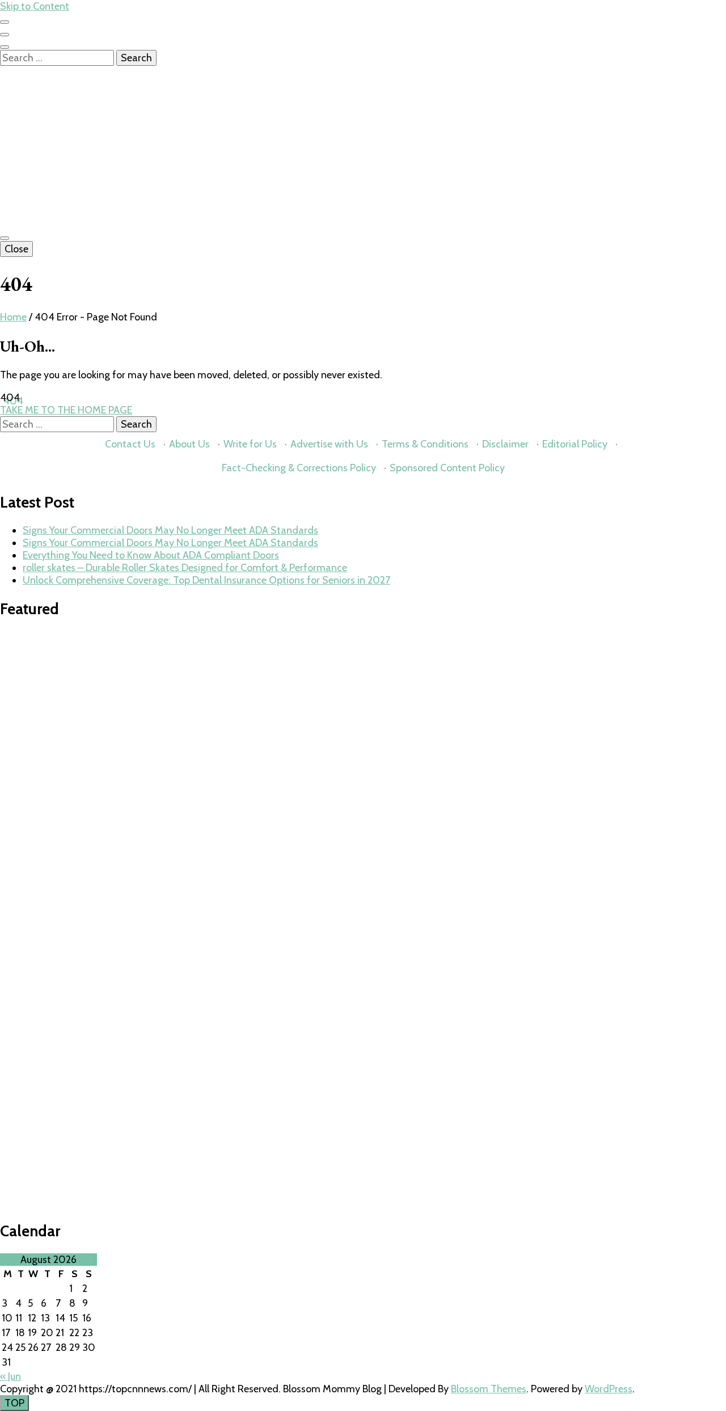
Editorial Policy (574, 444)
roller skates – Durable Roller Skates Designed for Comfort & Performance (185, 567)
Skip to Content (34, 6)
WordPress (608, 1389)
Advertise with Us (329, 444)
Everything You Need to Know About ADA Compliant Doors (151, 555)
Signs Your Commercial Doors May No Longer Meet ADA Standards (170, 530)
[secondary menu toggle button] (4, 22)
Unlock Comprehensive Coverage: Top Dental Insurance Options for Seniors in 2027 (206, 580)
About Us (189, 444)
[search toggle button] (4, 47)
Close (16, 249)
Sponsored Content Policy (447, 468)
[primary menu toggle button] (4, 238)
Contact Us (130, 444)
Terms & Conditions (425, 444)
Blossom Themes (488, 1389)
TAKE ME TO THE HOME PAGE (66, 410)
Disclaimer (505, 444)
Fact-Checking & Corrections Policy (299, 468)
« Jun (10, 1376)
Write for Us (250, 444)
